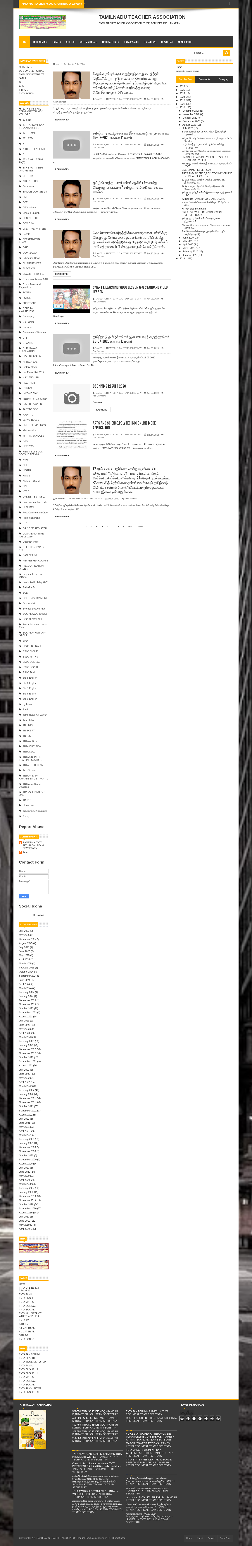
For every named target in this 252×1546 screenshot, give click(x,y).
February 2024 (26, 992)
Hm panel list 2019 (33, 372)
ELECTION (29, 268)
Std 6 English (30, 683)
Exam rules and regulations (30, 286)
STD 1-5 (23, 1324)
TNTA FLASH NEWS (30, 1388)
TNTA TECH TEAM (33, 765)
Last (140, 526)
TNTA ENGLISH (27, 1298)
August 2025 (25, 943)
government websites (34, 332)
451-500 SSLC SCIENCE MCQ (89, 1418)
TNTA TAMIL (26, 1294)
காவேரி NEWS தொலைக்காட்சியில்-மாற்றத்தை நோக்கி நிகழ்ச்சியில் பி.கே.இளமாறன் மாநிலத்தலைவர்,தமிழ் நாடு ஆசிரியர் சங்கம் (95, 1479)
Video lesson (30, 805)
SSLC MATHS (30, 656)
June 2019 (24, 1220)
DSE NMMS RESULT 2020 (109, 386)
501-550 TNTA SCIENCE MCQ (88, 1411)
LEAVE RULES (31, 419)
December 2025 (27, 939)
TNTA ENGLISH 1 (28, 1369)
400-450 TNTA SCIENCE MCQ (88, 1424)
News (26, 459)
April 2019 (24, 1228)
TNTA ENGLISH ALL (30, 1392)
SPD (25, 640)
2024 (183, 93)
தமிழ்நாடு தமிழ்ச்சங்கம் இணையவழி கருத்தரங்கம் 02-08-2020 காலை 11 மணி (131, 135)
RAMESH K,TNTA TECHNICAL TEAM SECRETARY (33, 845)
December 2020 (27, 1147)
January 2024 (26, 996)
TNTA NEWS (150, 42)
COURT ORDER (31, 218)
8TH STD (28, 176)
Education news (31, 258)
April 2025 (24, 959)
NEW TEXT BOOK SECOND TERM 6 (31, 453)
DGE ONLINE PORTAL (31, 70)
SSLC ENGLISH (31, 651)
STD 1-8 (70, 42)
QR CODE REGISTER (35, 528)
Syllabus (27, 704)
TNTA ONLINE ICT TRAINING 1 (29, 1289)
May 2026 (24, 935)
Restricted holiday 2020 (35, 582)
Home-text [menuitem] (38, 915)
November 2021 (27, 1102)
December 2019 (27, 1196)
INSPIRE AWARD (32, 404)
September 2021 (28, 1110)
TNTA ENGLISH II (28, 1373)
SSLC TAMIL (30, 672)
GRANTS (28, 343)
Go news (27, 327)
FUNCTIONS (30, 303)
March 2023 (25, 1037)
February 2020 (26, 1188)
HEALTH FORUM (32, 356)
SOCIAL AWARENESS (35, 613)
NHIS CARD (25, 67)
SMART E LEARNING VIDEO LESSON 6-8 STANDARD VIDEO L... (205, 158)
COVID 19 (28, 223)
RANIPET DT (30, 555)
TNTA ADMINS (40, 42)
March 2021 (25, 1135)
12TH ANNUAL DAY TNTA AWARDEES (31, 126)
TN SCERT (29, 730)
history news (30, 367)
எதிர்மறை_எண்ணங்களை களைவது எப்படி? (147, 1488)
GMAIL (23, 78)
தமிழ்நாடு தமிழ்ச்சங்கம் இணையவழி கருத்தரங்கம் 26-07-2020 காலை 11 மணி (131, 339)
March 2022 (25, 1086)
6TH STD (28, 138)
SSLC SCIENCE (31, 661)
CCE (25, 202)
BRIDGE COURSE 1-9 (35, 191)
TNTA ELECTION (32, 746)
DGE (25, 247)
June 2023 (24, 1025)
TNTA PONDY (26, 93)
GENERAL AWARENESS (26, 310)
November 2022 (27, 1053)
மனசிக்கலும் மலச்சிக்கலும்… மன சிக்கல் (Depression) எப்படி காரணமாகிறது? (146, 1480)
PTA (25, 523)
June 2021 (24, 1122)
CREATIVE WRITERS (34, 228)
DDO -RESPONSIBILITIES (140, 1418)
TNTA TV (56, 42)
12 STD (27, 119)
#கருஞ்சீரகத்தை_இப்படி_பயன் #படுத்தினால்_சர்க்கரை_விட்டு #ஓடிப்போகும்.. (149, 1515)
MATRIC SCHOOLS (33, 435)
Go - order (28, 322)
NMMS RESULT (31, 480)
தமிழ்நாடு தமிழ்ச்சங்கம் (187, 70)
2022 (183, 100)
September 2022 (28, 1061)
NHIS (25, 465)
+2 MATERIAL (26, 1327)
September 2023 (28, 1012)
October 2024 (26, 971)
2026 (183, 86)
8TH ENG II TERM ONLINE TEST (31, 169)
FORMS (27, 298)
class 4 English (31, 213)
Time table (28, 720)
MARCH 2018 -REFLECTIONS (142, 1443)
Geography (28, 316)
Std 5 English (30, 677)
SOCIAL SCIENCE (33, 619)
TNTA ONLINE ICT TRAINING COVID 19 (31, 758)
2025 (183, 89)
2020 (183, 107)
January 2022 (26, 1094)
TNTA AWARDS (131, 42)
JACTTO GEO (30, 409)
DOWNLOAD (167, 42)
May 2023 (24, 1029)
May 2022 (24, 1078)
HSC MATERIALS (110, 42)
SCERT (27, 592)
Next (131, 526)
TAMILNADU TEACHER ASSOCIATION (142, 17)
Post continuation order (35, 512)
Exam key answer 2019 (35, 279)
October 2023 (26, 1008)
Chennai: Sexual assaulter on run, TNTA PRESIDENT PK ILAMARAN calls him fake (95, 1465)
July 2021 (24, 1118)
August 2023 (25, 1016)
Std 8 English (30, 693)
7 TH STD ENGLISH (34, 149)
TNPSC (27, 736)
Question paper (31, 541)
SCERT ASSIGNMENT (35, 598)
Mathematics (30, 430)
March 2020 (25, 1184)
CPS (21, 86)
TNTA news (29, 751)
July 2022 (24, 1069)
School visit (29, 603)
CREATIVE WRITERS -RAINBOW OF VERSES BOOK (202, 214)
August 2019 (25, 1212)
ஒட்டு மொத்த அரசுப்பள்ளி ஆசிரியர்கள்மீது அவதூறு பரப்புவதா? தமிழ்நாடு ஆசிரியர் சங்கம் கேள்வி (128, 187)
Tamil (25, 709)
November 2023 (27, 1004)
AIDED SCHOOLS (32, 181)
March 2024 (25, 988)
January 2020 (26, 1192)
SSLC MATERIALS (88, 42)
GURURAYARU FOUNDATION (29, 350)
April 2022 (24, 1082)
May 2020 (24, 1175)
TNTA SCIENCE (27, 1306)
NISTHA (27, 470)
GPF (21, 82)
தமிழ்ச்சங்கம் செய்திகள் (35, 810)
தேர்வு (26, 816)
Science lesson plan (34, 608)
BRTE (26, 197)
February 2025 (26, 967)
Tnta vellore (29, 770)
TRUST (27, 800)
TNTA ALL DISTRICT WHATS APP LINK (30, 1315)
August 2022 (25, 1065)
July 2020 (24, 1167)
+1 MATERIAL (26, 1331)
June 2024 (24, 980)
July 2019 (24, 1216)
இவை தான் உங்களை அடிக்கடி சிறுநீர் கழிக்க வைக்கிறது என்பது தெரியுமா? (148, 1505)
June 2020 (24, 1171)
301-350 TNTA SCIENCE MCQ (88, 1431)
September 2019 (28, 1208)
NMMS (26, 475)
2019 (183, 258)
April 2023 (24, 1033)
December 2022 (27, 1049)
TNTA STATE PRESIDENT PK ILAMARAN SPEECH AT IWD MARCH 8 (149, 1461)
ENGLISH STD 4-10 (33, 274)
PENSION (28, 507)
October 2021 (26, 1106)
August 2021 (25, 1114)
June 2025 (24, 951)
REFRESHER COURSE (35, 560)
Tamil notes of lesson (35, 714)
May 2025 (24, 955)
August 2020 (25, 1163)
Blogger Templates (86, 1538)
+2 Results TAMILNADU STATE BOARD (203, 198)
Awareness (28, 186)
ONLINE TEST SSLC (34, 496)
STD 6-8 (23, 1335)
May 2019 (24, 1224)
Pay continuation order (35, 502)
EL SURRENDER (32, 263)
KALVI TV (28, 414)
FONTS (27, 292)
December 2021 (27, 1098)
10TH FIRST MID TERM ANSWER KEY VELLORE (31, 111)
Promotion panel (31, 517)
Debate (26, 234)
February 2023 (26, 1041)
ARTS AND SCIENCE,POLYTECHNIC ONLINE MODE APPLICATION (207, 175)
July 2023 (24, 1020)
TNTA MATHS (26, 1302)
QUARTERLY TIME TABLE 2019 (31, 535)
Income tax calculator (35, 398)
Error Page (225, 1538)
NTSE (26, 491)
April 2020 (24, 1180)
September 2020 (28, 1159)
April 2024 (24, 984)
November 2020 (27, 1151)
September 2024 (28, 975)
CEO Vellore (29, 207)
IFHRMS (23, 89)
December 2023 (27, 1000)
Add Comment (59, 102)
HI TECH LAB (30, 361)
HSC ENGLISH (31, 377)
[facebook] (229, 4)
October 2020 (26, 1155)
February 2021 (26, 1139)
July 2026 (24, 930)
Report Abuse (31, 827)
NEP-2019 (28, 446)
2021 (183, 104)
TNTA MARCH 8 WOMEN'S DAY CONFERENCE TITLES (143, 1451)
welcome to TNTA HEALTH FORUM (145, 1497)
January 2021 (26, 1143)
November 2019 (27, 1200)
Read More (61, 120)
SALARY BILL (30, 587)
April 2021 (24, 1131)
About (200, 1538)
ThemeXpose (118, 1538)
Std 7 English (30, 688)
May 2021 (24, 1127)
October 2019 (26, 1204)
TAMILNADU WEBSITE (31, 74)
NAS (25, 441)
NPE (25, 486)
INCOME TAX (30, 393)
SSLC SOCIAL (31, 667)
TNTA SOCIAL (26, 1309)
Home (25, 42)
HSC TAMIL (29, 383)
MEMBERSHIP (185, 42)
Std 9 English (30, 698)
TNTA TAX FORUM (29, 1354)
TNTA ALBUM (30, 741)
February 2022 (26, 1090)
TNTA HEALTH (27, 1358)
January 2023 (26, 1045)
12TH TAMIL (29, 133)
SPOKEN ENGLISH (33, 646)
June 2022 (24, 1073)
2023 (183, 97)
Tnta (25, 852)
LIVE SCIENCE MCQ (34, 425)
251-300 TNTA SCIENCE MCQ (88, 1438)
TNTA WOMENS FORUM (32, 1362)
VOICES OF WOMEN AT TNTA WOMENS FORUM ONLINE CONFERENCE (148, 1435)
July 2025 (24, 947)
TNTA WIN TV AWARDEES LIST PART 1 (33, 777)
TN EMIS (28, 725)
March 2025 (25, 963)
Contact (211, 1538)
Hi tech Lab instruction (194, 208)
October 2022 (26, 1057)
